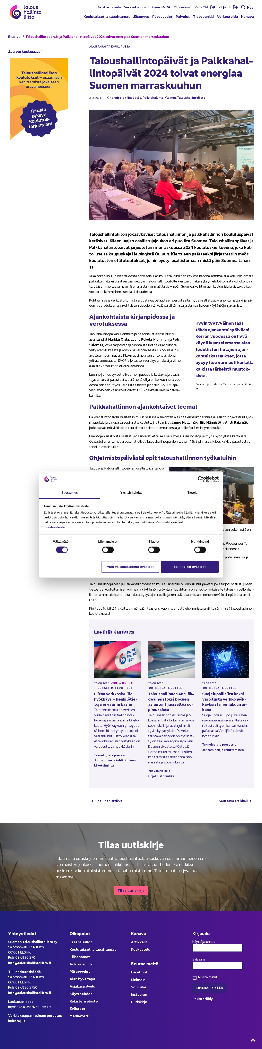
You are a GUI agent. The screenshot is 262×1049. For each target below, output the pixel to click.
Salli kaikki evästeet (190, 567)
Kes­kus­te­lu (140, 949)
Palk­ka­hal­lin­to (153, 97)
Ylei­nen (170, 97)
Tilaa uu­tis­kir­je (131, 890)
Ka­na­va (247, 16)
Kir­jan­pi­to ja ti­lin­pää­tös (124, 97)
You (134, 986)
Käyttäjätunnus (203, 941)
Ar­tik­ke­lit (139, 941)
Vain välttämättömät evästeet (130, 567)
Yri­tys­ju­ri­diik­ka (159, 770)
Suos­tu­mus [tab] (69, 492)
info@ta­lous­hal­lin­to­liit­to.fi (29, 962)
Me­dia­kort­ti (79, 1015)
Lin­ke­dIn (138, 979)
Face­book (139, 971)
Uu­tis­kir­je (139, 1001)
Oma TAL (202, 7)
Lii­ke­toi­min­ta (104, 765)
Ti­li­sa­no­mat (183, 7)
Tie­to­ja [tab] (192, 492)
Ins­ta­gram (139, 994)
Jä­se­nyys (141, 16)
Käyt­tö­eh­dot (81, 993)
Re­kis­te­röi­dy (202, 998)
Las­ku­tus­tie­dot (20, 1001)
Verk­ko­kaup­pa (135, 7)
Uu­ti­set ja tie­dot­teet (114, 688)
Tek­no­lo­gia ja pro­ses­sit (111, 755)
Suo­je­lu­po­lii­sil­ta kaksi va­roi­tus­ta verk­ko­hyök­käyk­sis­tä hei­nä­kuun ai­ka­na (224, 701)
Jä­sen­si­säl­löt (160, 7)
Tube (142, 986)
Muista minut (207, 977)
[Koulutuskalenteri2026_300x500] (39, 154)
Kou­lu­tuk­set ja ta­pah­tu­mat (107, 16)
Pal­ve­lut (183, 16)
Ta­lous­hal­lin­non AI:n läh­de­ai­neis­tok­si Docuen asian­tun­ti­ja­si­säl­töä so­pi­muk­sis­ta (171, 701)
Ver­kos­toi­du (227, 16)
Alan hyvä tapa (82, 978)
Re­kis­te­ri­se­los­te (84, 1001)
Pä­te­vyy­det (162, 16)
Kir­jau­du (225, 7)
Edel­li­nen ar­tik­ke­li (109, 800)
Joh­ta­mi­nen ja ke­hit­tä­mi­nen (115, 760)
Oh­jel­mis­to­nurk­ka (161, 776)
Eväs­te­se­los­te (54, 527)
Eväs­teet (78, 1008)
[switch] (108, 550)
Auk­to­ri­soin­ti (81, 963)
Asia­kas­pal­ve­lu (109, 7)
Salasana (198, 959)
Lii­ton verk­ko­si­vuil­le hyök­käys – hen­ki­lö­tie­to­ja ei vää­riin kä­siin (115, 699)
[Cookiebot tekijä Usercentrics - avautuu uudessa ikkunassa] (201, 479)
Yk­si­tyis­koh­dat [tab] (131, 492)
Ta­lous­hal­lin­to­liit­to (191, 97)
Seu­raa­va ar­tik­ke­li (233, 800)
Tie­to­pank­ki (203, 16)
